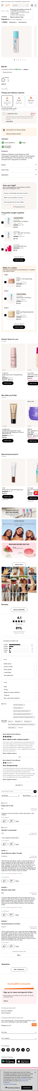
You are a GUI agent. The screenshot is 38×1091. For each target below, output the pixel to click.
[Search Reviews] (35, 791)
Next (19, 955)
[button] (14, 59)
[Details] (19, 165)
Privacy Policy (25, 1079)
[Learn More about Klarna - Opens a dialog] (28, 69)
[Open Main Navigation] (2, 5)
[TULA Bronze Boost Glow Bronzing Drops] (13, 476)
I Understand (27, 1087)
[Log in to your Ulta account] (32, 5)
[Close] (35, 1072)
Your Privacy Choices (14, 1087)
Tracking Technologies (10, 1084)
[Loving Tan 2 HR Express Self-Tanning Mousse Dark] (13, 362)
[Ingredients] (19, 174)
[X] (30, 9)
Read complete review (9, 753)
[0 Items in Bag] (35, 5)
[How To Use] (19, 170)
